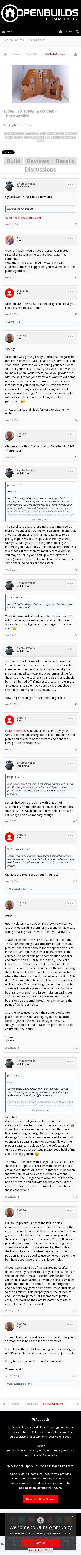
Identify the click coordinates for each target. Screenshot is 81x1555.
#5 (76, 457)
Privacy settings (63, 1450)
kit (67, 133)
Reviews (38, 161)
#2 (76, 277)
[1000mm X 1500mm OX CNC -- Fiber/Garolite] (40, 84)
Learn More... (45, 1550)
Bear (20, 237)
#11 (75, 881)
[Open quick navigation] (75, 54)
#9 (76, 749)
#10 (75, 821)
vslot (65, 137)
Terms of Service (17, 1450)
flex (43, 133)
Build (13, 161)
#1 (76, 224)
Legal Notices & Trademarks (40, 1455)
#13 (75, 1196)
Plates (20, 133)
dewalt (35, 137)
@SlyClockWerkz (15, 731)
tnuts (40, 140)
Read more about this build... (24, 217)
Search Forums (14, 40)
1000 (28, 133)
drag (74, 133)
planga (21, 335)
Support (40, 1446)
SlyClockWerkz (26, 183)
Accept (32, 1550)
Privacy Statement (40, 1450)
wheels (56, 137)
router (18, 137)
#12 (75, 1047)
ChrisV (9, 322)
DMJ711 (21, 717)
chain (9, 137)
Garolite (9, 133)
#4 (76, 420)
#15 (75, 1376)
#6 (76, 569)
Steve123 (22, 290)
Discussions (40, 169)
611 (43, 137)
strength (52, 133)
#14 (75, 1310)
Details (65, 161)
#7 (76, 635)
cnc (27, 137)
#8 (76, 704)
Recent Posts (36, 40)
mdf (72, 137)
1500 (35, 133)
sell (61, 133)
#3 (76, 314)
